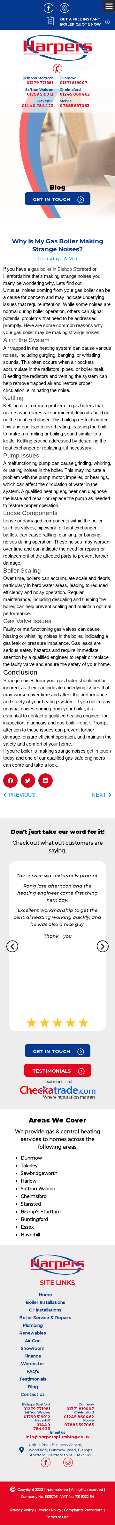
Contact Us (33, 1394)
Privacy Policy (22, 1510)
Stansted (31, 1204)
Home (45, 1294)
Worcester (32, 1363)
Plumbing (33, 1325)
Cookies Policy (49, 1510)
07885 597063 (74, 105)
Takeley (29, 1166)
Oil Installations (45, 1309)
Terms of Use (57, 1517)
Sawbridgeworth (39, 1173)
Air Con (33, 1340)
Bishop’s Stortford (41, 1212)
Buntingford (34, 1219)
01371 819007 (73, 82)
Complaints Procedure (83, 1510)
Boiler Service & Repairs (45, 1317)
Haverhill (30, 1235)
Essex (27, 1227)
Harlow (28, 1181)
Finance (32, 1355)
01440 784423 (37, 105)
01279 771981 (40, 82)
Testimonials (32, 1378)
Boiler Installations (45, 1302)
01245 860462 (75, 94)
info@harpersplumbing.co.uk (58, 1437)
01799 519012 (40, 94)
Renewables (32, 1332)
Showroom (32, 1348)
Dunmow (31, 1158)
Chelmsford (34, 1196)
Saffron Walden (38, 1189)
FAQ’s (33, 1371)
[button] (10, 780)
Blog (33, 1386)
